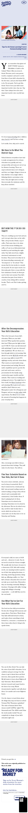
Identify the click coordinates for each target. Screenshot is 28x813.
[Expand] (20, 799)
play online (19, 392)
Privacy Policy (6, 793)
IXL (11, 385)
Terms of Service (21, 792)
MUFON (15, 356)
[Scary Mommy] (6, 3)
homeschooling (12, 137)
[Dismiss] (25, 799)
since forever (5, 139)
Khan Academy (16, 383)
